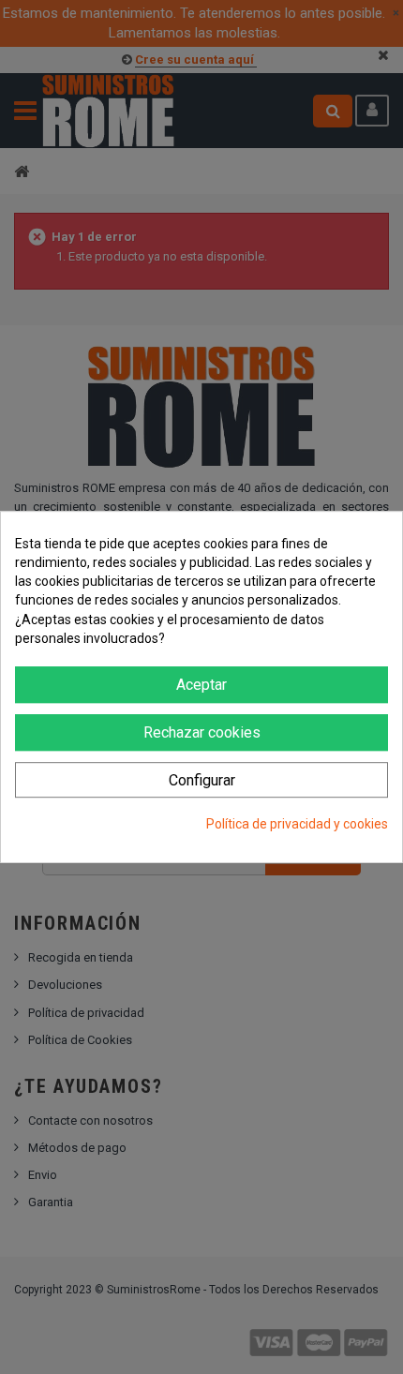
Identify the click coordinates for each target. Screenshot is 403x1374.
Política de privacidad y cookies (297, 824)
